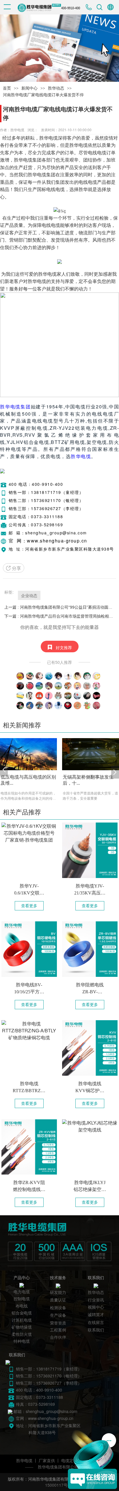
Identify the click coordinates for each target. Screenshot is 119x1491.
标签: (9, 592)
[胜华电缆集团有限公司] (57, 1242)
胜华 (44, 137)
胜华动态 (56, 88)
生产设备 (58, 1315)
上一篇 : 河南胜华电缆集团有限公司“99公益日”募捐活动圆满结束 (59, 607)
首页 (7, 88)
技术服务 (58, 1278)
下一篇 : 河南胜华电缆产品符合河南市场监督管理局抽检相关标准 (59, 616)
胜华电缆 (81, 456)
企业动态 (29, 595)
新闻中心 (29, 88)
